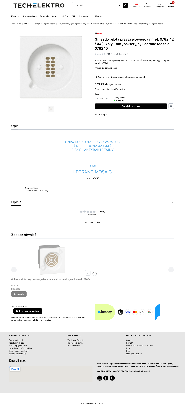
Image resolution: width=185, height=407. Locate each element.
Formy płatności (16, 340)
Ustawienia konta (75, 343)
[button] (125, 5)
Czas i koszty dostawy (19, 351)
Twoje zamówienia (75, 340)
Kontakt (129, 343)
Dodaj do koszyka (131, 106)
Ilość (97, 94)
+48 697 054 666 (121, 371)
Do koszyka (19, 294)
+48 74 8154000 (104, 371)
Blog (128, 351)
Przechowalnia (73, 345)
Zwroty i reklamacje (17, 353)
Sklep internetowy (92, 403)
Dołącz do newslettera (27, 311)
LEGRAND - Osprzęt (32, 24)
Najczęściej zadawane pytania (139, 345)
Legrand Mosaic (49, 24)
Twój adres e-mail (19, 306)
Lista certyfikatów (134, 353)
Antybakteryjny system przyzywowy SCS (74, 24)
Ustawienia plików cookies (20, 348)
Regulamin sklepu (16, 343)
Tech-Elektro (16, 24)
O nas (128, 340)
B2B (128, 348)
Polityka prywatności (18, 345)
